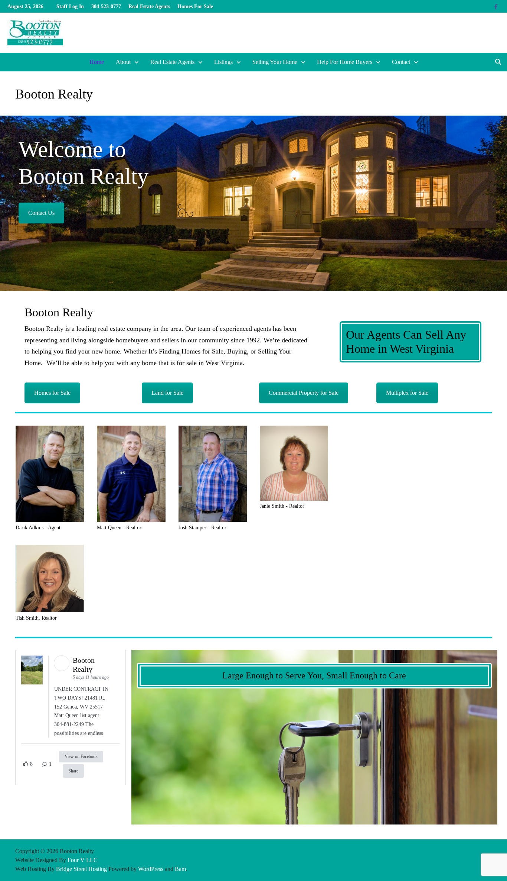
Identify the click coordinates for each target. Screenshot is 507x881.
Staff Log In (70, 6)
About (123, 62)
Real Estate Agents (149, 6)
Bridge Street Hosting (81, 869)
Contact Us (41, 213)
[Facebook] (496, 6)
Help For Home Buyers (344, 62)
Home (96, 62)
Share (73, 771)
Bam (180, 869)
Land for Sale (167, 393)
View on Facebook (81, 756)
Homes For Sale (195, 6)
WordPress (150, 869)
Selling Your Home (274, 62)
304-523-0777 (106, 6)
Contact (401, 62)
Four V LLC (83, 860)
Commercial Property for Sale (303, 393)
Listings (223, 62)
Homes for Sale (52, 393)
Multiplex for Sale (407, 393)
